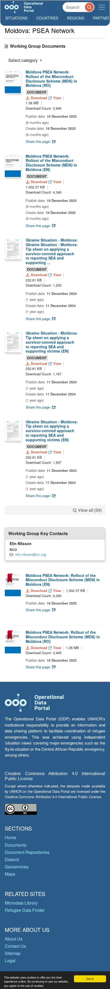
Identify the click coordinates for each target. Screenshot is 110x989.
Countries (47, 18)
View (57, 97)
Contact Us (15, 946)
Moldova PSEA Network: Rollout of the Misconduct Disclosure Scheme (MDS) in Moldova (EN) (51, 162)
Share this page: (39, 141)
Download (39, 97)
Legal (10, 960)
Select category (23, 60)
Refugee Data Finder (25, 910)
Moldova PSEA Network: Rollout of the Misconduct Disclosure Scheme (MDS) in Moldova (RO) (51, 78)
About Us (13, 939)
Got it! (90, 979)
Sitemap (13, 953)
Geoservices (17, 867)
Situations (16, 18)
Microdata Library (21, 903)
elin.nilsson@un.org (30, 554)
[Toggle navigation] (102, 7)
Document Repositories (27, 852)
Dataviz (12, 859)
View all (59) (90, 510)
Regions (75, 18)
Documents (15, 845)
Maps (10, 874)
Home (10, 837)
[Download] (13, 81)
